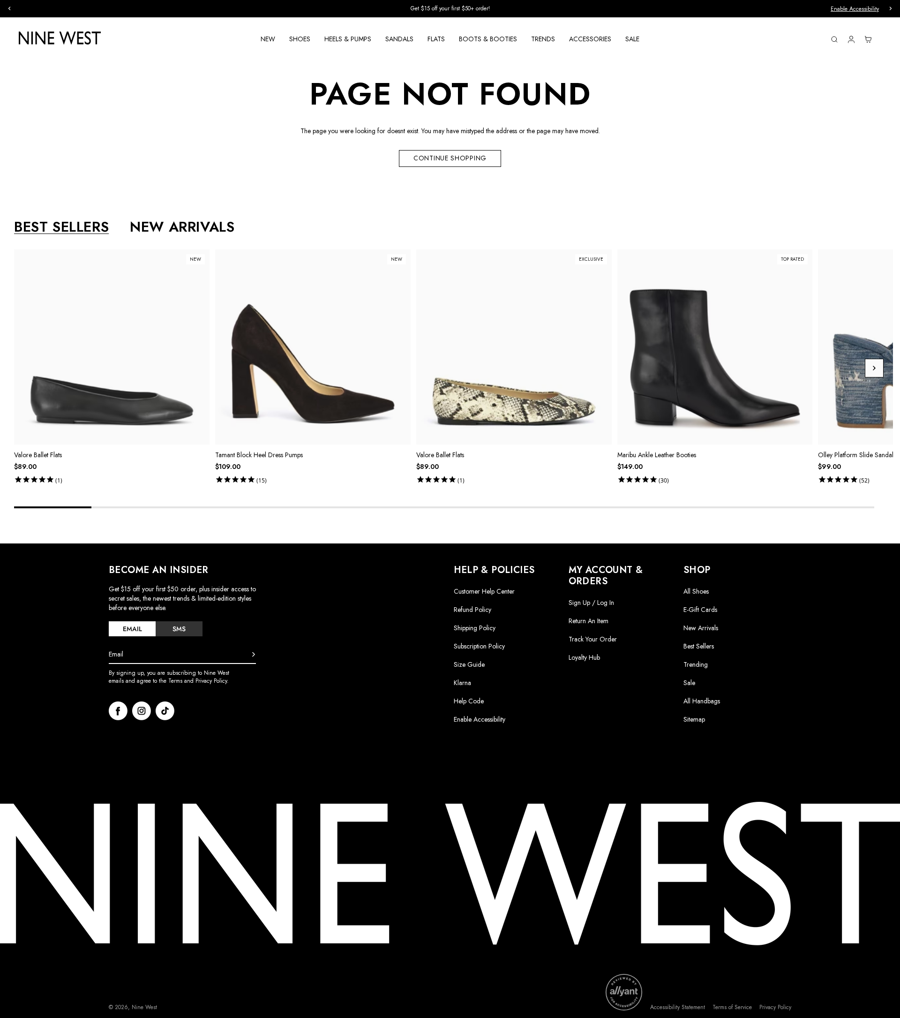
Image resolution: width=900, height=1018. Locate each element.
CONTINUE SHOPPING (450, 158)
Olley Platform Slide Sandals (857, 455)
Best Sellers (698, 646)
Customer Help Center (484, 591)
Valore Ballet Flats (38, 455)
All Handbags (701, 701)
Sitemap (694, 719)
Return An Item (588, 621)
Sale (689, 682)
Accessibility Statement (677, 1007)
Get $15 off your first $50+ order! (450, 8)
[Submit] (253, 654)
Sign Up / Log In (591, 602)
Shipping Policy (474, 628)
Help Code (469, 701)
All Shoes (696, 591)
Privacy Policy (775, 1007)
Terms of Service (732, 1007)
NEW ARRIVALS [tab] (182, 227)
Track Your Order (593, 639)
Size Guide (469, 664)
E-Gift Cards (700, 609)
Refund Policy (472, 609)
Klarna (462, 682)
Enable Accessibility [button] (855, 9)
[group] (450, 9)
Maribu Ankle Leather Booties (656, 455)
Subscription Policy (479, 646)
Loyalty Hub (584, 657)
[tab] (132, 628)
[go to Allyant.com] (624, 992)
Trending (695, 664)
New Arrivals (700, 628)
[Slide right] (874, 368)
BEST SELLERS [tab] (61, 227)
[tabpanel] (453, 368)
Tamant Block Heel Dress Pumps (259, 455)
